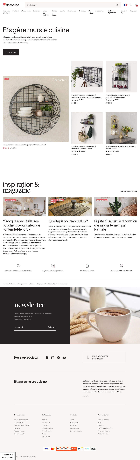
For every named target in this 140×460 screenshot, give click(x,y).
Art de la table (54, 13)
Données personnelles (28, 456)
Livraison (101, 425)
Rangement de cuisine (44, 284)
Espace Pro (124, 12)
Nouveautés (74, 422)
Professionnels (19, 434)
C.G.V (16, 456)
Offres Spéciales (112, 12)
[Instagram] (52, 358)
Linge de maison (45, 13)
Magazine (133, 11)
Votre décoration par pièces (18, 284)
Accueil (5, 284)
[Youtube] (64, 358)
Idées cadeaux (74, 428)
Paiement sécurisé (104, 431)
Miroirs (72, 419)
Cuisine (32, 284)
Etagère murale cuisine (60, 284)
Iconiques (73, 425)
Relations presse (19, 431)
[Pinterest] (58, 358)
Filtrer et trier (10, 52)
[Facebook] (47, 358)
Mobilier (16, 11)
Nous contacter (103, 419)
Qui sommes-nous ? (21, 419)
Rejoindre (52, 327)
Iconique (82, 11)
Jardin (62, 11)
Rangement (71, 11)
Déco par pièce (19, 422)
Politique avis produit (105, 428)
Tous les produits (76, 431)
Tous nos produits (6, 12)
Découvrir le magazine (128, 191)
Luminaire (36, 11)
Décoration (26, 11)
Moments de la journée (21, 425)
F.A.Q (100, 422)
